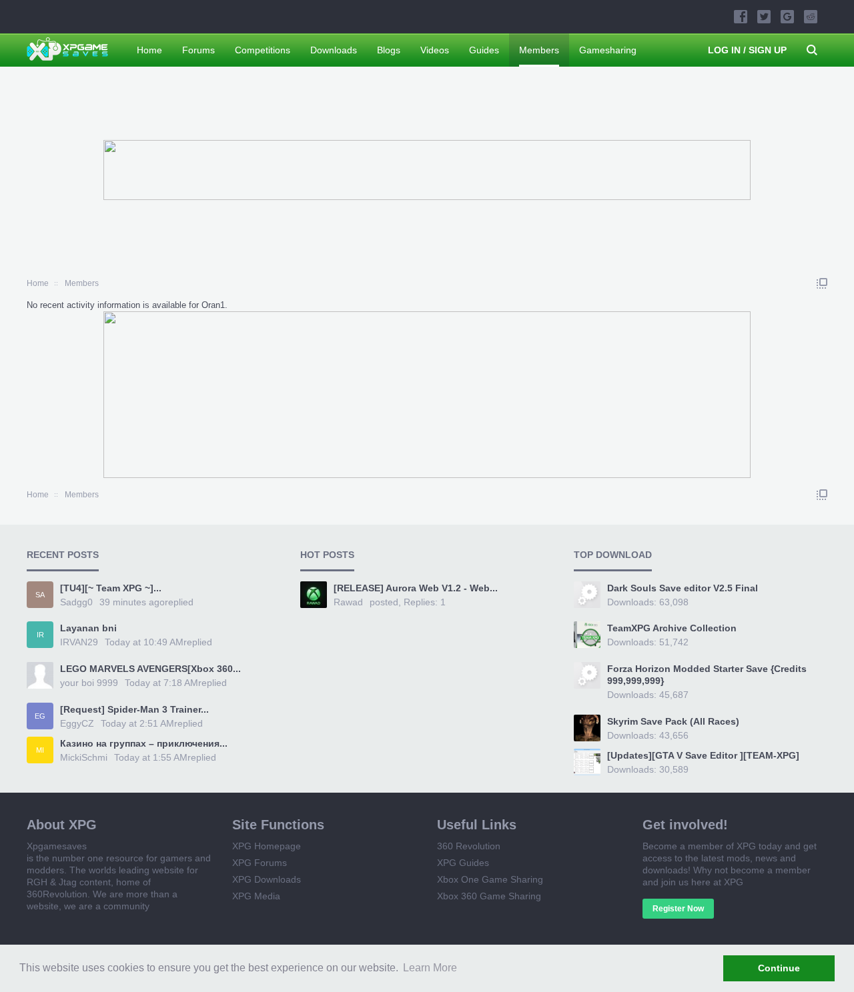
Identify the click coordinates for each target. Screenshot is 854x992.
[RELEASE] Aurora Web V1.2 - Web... (416, 588)
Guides (484, 50)
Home (149, 50)
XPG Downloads (266, 879)
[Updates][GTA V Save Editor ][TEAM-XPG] (703, 755)
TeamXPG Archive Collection (672, 628)
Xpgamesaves (57, 846)
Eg (40, 716)
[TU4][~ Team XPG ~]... (110, 588)
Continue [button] (779, 968)
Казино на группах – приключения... (144, 743)
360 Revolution (468, 846)
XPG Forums (259, 862)
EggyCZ (77, 723)
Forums (198, 50)
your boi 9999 (89, 682)
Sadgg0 (76, 602)
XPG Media (256, 896)
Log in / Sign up (747, 50)
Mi (40, 750)
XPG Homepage (266, 846)
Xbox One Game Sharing (490, 879)
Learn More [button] (430, 967)
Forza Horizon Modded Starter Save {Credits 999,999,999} (707, 674)
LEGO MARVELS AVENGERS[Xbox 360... (150, 668)
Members (539, 50)
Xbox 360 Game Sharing (489, 896)
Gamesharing (607, 50)
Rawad (348, 602)
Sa (40, 595)
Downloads (333, 50)
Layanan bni (88, 628)
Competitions (262, 50)
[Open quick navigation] (822, 283)
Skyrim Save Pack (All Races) (673, 721)
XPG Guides (463, 862)
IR (40, 635)
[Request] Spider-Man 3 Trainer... (134, 709)
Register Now (678, 908)
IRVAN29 (79, 642)
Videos (434, 50)
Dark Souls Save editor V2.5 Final (682, 588)
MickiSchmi (83, 757)
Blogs (388, 50)
